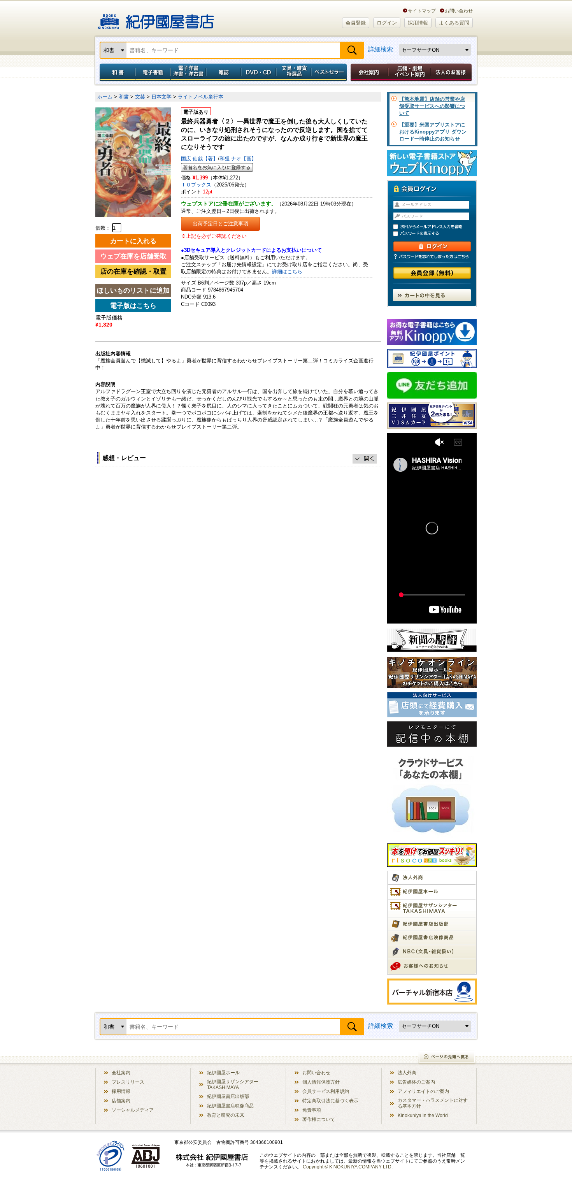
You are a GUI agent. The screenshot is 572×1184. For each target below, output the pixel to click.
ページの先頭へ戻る (447, 1057)
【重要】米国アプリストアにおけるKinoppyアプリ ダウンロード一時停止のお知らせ (433, 132)
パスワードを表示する (435, 233)
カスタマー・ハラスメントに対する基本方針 (433, 1103)
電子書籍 (152, 72)
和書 (116, 72)
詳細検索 (380, 49)
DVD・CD (258, 72)
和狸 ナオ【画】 (237, 159)
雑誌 (223, 72)
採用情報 (418, 23)
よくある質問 (454, 23)
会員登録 (356, 23)
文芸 (140, 97)
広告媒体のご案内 (416, 1081)
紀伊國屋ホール (223, 1072)
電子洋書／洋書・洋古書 (188, 72)
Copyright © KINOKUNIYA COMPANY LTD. (348, 1166)
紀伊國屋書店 (155, 18)
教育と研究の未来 (225, 1114)
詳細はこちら (287, 271)
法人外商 (407, 1072)
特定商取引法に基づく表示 (330, 1100)
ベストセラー (329, 72)
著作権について (318, 1119)
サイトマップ (422, 10)
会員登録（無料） (432, 273)
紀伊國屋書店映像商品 (230, 1105)
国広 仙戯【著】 (199, 159)
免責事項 (311, 1109)
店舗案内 (121, 1100)
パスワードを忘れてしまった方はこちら (432, 256)
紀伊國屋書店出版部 (228, 1096)
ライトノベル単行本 (200, 97)
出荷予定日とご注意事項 (220, 224)
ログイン (387, 23)
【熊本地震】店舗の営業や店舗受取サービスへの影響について (432, 106)
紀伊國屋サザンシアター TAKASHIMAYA (232, 1084)
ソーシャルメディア (133, 1109)
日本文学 (161, 97)
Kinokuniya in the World (423, 1115)
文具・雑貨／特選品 (293, 72)
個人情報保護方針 (321, 1081)
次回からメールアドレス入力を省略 (435, 226)
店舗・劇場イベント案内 (409, 72)
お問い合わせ (459, 10)
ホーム (104, 97)
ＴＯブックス (196, 185)
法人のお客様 (451, 72)
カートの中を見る (432, 295)
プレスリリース (128, 1081)
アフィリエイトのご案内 (423, 1091)
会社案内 (368, 72)
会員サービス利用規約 (325, 1091)
